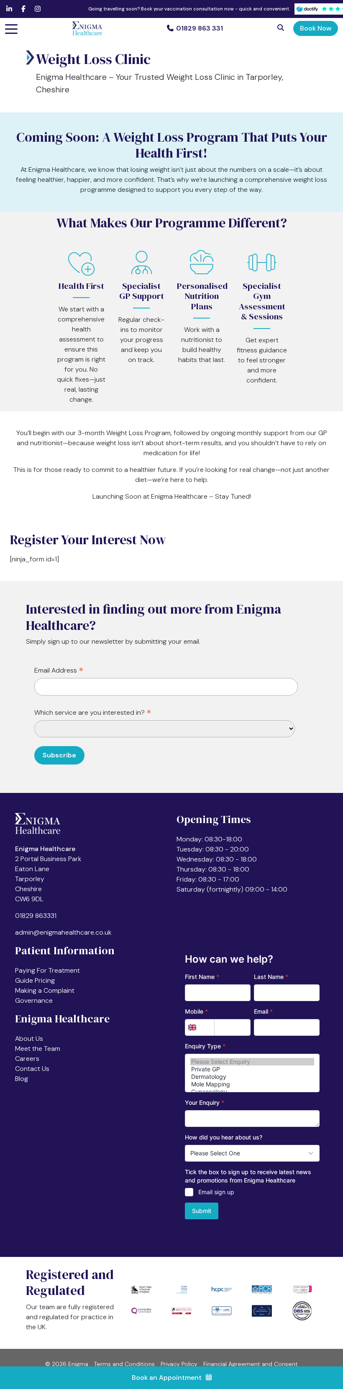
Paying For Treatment (47, 970)
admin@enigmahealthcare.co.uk (63, 932)
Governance (34, 1000)
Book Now (315, 28)
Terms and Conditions (124, 1364)
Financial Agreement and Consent (250, 1364)
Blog (21, 1078)
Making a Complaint (44, 990)
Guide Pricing (35, 980)
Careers (27, 1058)
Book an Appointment (167, 1377)
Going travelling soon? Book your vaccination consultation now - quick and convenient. (189, 9)
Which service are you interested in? (92, 713)
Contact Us (32, 1068)
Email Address (58, 671)
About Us (29, 1038)
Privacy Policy (179, 1364)
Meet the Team (37, 1048)
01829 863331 (35, 915)
